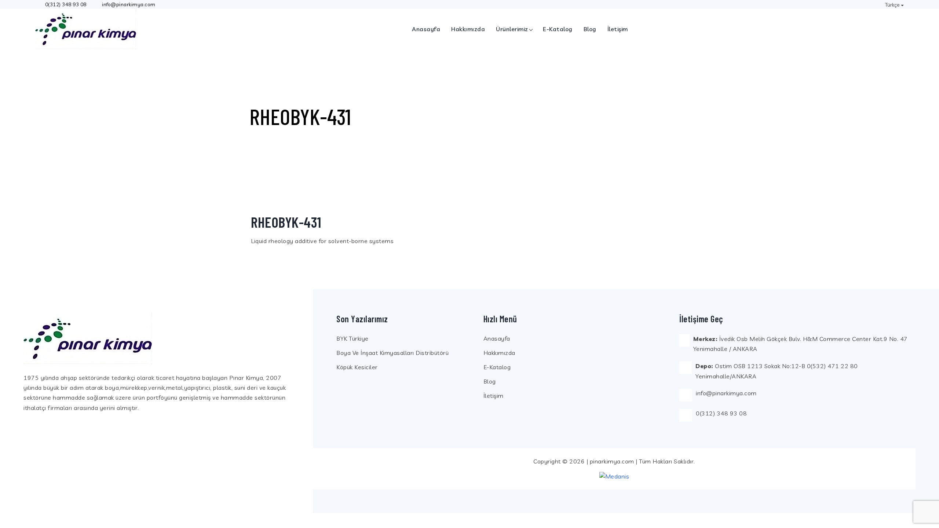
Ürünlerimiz (512, 29)
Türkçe (892, 4)
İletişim (617, 29)
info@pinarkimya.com (726, 393)
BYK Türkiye (352, 338)
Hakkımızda (468, 29)
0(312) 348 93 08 (66, 4)
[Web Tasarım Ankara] (614, 476)
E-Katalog (558, 29)
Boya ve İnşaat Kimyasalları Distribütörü (392, 352)
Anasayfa (426, 29)
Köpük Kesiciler (357, 367)
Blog (590, 29)
